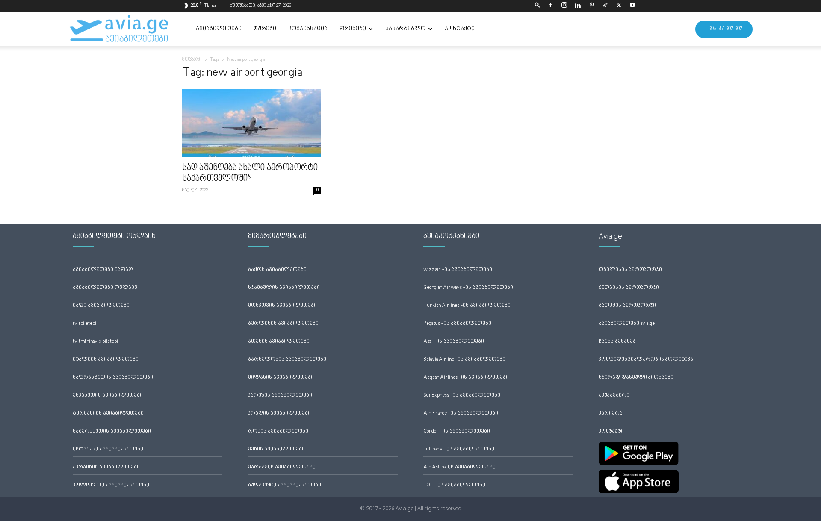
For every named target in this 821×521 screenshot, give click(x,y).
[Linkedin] (577, 6)
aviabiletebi (84, 324)
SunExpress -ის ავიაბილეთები (461, 395)
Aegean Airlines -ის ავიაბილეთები (466, 377)
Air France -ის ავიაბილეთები (460, 413)
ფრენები (353, 29)
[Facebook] (550, 6)
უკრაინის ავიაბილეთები (106, 467)
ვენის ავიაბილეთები (276, 449)
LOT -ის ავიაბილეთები (454, 485)
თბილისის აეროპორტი (630, 270)
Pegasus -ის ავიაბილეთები (457, 324)
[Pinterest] (591, 6)
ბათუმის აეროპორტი (627, 306)
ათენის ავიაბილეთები (279, 342)
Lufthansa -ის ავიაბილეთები (458, 449)
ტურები (265, 29)
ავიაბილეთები (219, 29)
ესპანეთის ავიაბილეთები (108, 395)
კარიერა (611, 413)
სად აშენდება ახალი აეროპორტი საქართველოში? (250, 173)
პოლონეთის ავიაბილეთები (111, 485)
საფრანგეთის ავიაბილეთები (113, 377)
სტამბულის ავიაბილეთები (284, 288)
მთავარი (192, 59)
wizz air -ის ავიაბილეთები (457, 270)
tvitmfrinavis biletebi (95, 342)
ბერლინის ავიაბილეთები (283, 324)
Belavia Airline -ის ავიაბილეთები (464, 359)
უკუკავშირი (614, 395)
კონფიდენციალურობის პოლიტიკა (646, 359)
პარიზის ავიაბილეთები (280, 395)
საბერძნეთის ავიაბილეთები (112, 431)
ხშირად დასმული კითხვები (636, 377)
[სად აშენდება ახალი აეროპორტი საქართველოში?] (251, 123)
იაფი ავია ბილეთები (101, 306)
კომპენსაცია (308, 29)
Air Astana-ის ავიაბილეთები (459, 467)
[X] (618, 6)
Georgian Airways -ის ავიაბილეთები (468, 288)
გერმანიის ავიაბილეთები (108, 413)
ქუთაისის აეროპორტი (629, 288)
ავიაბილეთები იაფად (103, 270)
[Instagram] (564, 6)
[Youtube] (632, 6)
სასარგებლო (405, 29)
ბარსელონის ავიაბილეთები (287, 359)
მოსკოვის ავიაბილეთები (282, 306)
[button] (537, 6)
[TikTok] (605, 6)
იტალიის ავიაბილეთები (106, 359)
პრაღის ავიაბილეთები (279, 413)
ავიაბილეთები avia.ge (627, 324)
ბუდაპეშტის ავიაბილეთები (284, 485)
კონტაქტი (460, 29)
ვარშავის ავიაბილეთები (282, 467)
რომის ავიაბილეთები (278, 431)
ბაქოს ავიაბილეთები (277, 270)
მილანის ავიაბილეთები (281, 377)
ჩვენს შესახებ (617, 342)
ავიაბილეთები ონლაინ (105, 288)
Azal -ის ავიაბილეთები (453, 342)
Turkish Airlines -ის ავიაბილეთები (467, 306)
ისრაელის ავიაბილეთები (108, 449)
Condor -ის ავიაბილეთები (456, 431)
